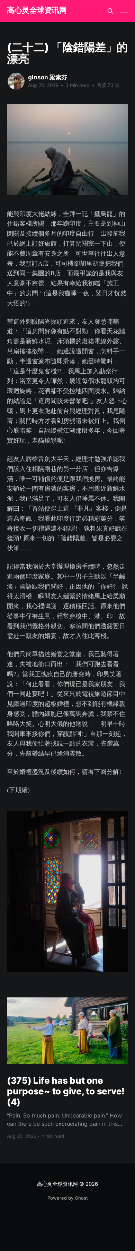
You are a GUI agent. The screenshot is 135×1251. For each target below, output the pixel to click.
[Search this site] (110, 11)
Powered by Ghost (67, 1198)
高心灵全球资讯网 (36, 10)
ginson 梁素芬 (47, 77)
